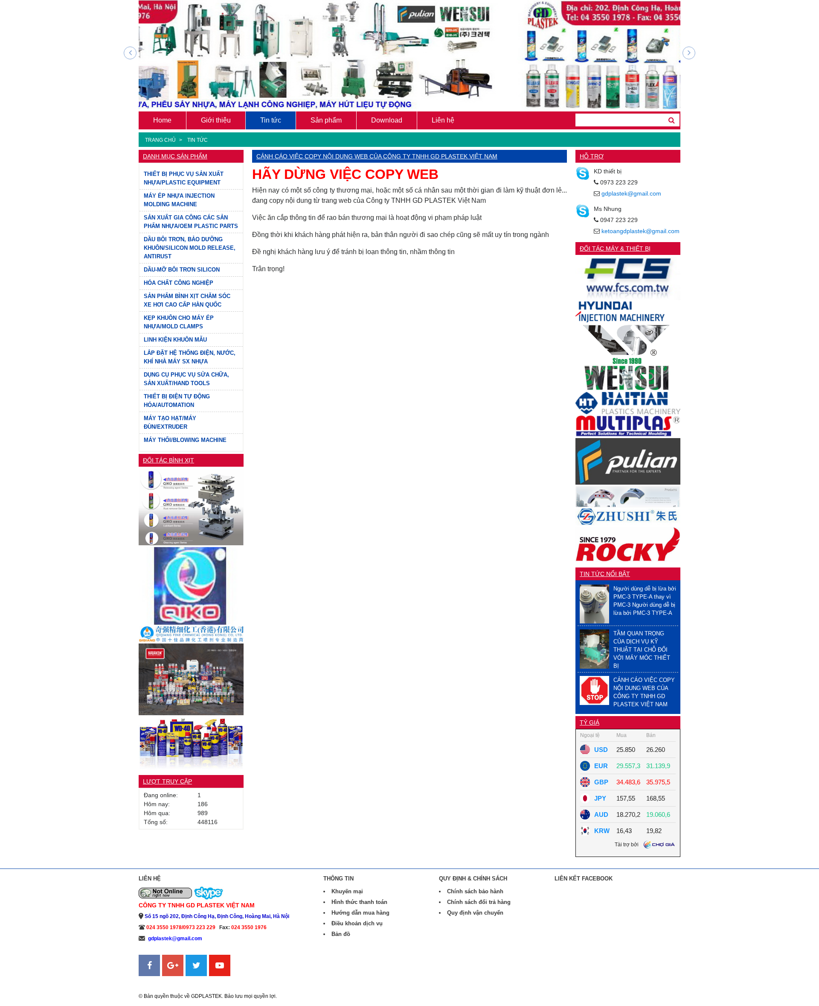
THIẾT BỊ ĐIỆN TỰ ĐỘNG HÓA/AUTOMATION (177, 400)
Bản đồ (340, 934)
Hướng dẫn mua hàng (360, 912)
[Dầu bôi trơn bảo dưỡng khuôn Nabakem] (191, 678)
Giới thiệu (216, 120)
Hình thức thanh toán (359, 902)
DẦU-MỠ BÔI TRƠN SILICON (182, 269)
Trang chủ (160, 140)
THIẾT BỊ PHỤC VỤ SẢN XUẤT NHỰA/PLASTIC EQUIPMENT (184, 178)
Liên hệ (443, 120)
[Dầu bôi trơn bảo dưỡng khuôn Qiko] (191, 585)
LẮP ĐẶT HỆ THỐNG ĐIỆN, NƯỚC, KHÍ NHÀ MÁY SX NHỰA (189, 357)
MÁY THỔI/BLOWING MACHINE (185, 440)
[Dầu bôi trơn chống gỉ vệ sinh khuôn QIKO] (191, 506)
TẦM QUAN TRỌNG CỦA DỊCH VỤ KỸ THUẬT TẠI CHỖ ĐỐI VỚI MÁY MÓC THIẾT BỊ (641, 649)
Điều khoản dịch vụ (357, 923)
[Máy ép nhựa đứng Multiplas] (627, 425)
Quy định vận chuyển (475, 912)
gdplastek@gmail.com (631, 193)
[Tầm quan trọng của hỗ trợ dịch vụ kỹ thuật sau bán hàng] (594, 648)
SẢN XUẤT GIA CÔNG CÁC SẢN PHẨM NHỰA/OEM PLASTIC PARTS (191, 221)
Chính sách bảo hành (475, 891)
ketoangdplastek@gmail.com (640, 231)
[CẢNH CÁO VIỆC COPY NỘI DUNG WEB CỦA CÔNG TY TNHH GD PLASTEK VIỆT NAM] (594, 690)
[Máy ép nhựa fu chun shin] (627, 278)
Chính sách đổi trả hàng (479, 902)
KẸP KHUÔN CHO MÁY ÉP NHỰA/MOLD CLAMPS (179, 322)
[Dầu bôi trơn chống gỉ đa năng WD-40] (191, 742)
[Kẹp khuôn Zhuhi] (627, 496)
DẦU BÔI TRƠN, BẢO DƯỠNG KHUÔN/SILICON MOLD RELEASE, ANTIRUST (189, 248)
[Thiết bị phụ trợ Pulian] (627, 461)
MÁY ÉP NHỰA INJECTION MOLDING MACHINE (179, 200)
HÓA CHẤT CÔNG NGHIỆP (178, 283)
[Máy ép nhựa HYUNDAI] (627, 311)
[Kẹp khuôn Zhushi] (627, 516)
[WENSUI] (627, 377)
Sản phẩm (326, 120)
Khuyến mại (347, 891)
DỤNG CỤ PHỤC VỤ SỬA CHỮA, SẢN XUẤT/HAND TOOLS (186, 378)
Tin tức (270, 120)
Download (386, 120)
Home (162, 120)
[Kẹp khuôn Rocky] (627, 543)
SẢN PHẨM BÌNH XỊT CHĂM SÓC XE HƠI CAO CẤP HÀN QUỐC (187, 300)
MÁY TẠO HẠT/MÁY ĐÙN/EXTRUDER (170, 422)
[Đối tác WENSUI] (627, 343)
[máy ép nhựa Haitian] (627, 402)
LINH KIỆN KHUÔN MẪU (175, 339)
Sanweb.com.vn (160, 981)
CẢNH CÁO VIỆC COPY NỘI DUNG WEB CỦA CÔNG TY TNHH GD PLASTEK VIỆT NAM (376, 156)
